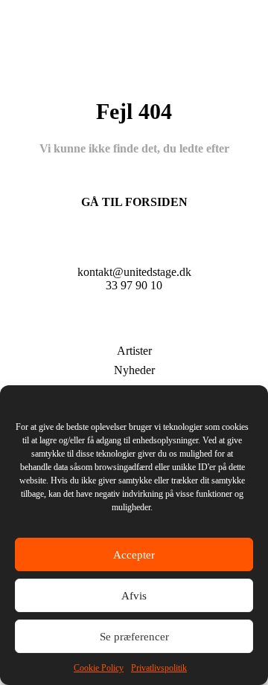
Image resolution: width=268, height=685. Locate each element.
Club (134, 328)
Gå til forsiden (134, 202)
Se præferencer (134, 637)
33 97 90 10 (134, 285)
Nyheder (134, 370)
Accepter (134, 555)
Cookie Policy (99, 668)
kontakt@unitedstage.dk (134, 272)
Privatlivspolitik (159, 668)
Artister (134, 350)
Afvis (134, 596)
